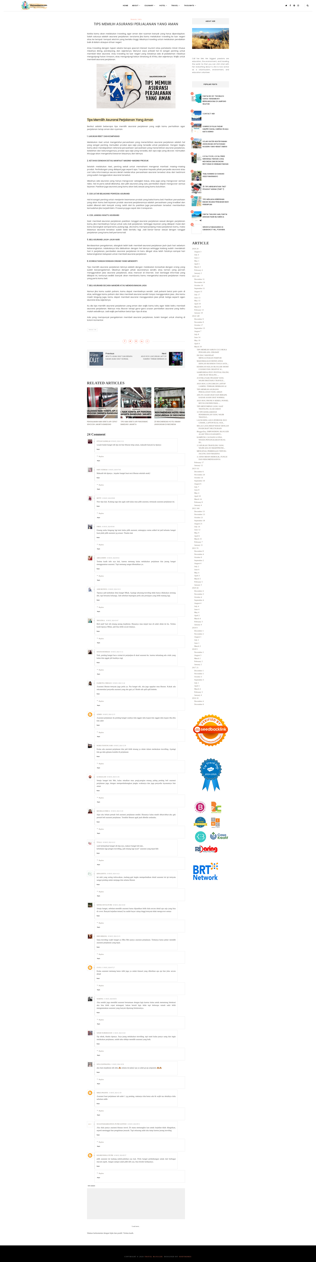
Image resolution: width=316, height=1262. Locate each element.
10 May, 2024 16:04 (119, 905)
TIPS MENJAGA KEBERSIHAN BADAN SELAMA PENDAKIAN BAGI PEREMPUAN (216, 202)
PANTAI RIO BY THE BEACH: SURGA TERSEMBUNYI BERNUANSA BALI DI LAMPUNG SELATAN (214, 100)
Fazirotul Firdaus (104, 683)
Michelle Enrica (103, 811)
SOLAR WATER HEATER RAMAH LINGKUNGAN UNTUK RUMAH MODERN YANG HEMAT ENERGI (215, 144)
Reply (98, 449)
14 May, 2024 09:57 (120, 1155)
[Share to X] (130, 341)
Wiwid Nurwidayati (104, 1033)
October (198, 285)
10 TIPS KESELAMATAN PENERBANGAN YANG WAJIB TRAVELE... (210, 414)
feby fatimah (102, 470)
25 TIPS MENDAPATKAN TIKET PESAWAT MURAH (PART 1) (214, 187)
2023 (195, 468)
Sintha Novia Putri (104, 905)
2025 (195, 276)
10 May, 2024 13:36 (113, 777)
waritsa (100, 999)
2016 (195, 698)
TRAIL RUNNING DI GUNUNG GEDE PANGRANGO (213, 175)
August (197, 252)
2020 (195, 588)
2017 (195, 668)
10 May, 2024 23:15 (114, 936)
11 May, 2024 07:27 (108, 967)
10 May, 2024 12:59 (119, 745)
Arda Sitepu (101, 558)
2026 (195, 249)
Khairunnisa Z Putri (105, 1155)
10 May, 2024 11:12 (117, 652)
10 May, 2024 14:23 (113, 874)
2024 (195, 316)
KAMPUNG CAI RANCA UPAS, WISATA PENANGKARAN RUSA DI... (211, 439)
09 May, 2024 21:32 (117, 441)
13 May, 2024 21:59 (115, 1093)
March (197, 267)
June (196, 258)
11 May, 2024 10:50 (117, 1064)
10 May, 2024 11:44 (118, 683)
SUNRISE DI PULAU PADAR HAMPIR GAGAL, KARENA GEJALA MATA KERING (215, 129)
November (199, 282)
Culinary (149, 5)
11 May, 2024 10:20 (119, 1033)
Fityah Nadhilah (103, 441)
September (199, 288)
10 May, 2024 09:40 (108, 527)
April (197, 264)
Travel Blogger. (154, 1257)
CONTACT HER (209, 113)
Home (125, 5)
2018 (195, 649)
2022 (195, 508)
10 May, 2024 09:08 (108, 498)
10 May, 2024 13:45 (117, 811)
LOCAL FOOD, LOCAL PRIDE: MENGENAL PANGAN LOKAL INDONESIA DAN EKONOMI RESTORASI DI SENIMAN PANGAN (215, 160)
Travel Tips (136, 19)
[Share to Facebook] (125, 341)
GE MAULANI (101, 777)
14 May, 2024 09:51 (133, 1124)
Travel (174, 5)
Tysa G (99, 842)
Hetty (99, 498)
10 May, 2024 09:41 (113, 558)
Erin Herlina (102, 936)
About (135, 5)
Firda (99, 527)
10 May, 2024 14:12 (109, 842)
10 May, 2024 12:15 (109, 714)
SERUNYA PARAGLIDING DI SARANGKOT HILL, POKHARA (214, 228)
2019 (195, 628)
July (196, 255)
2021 (195, 548)
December (199, 279)
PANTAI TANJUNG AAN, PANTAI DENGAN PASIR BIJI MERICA (215, 215)
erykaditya (101, 874)
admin (99, 714)
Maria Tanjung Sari (105, 745)
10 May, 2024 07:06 (114, 470)
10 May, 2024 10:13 (114, 589)
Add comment (91, 1185)
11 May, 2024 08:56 (110, 999)
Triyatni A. (101, 620)
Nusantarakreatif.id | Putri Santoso (112, 1124)
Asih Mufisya (102, 589)
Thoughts (189, 5)
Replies (101, 456)
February (198, 270)
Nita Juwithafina (104, 1064)
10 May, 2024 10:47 (112, 620)
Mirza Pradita (102, 1093)
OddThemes (185, 1257)
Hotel (162, 5)
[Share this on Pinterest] (136, 341)
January (198, 273)
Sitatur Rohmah (103, 652)
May (196, 261)
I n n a (99, 967)
